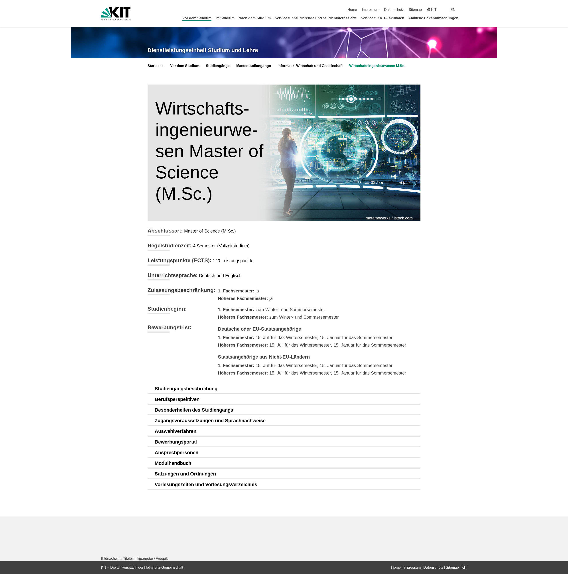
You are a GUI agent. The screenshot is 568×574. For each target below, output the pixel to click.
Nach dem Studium (255, 18)
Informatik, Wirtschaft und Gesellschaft (310, 66)
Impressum (370, 10)
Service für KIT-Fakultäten (382, 18)
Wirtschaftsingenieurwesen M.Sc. (377, 66)
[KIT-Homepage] (115, 13)
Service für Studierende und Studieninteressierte (316, 18)
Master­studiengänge (253, 66)
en (453, 10)
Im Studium (225, 18)
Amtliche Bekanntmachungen (433, 18)
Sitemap (415, 10)
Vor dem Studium (196, 18)
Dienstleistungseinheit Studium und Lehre (203, 50)
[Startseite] (465, 18)
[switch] (465, 10)
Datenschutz (394, 10)
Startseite (156, 66)
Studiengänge (218, 66)
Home (352, 10)
